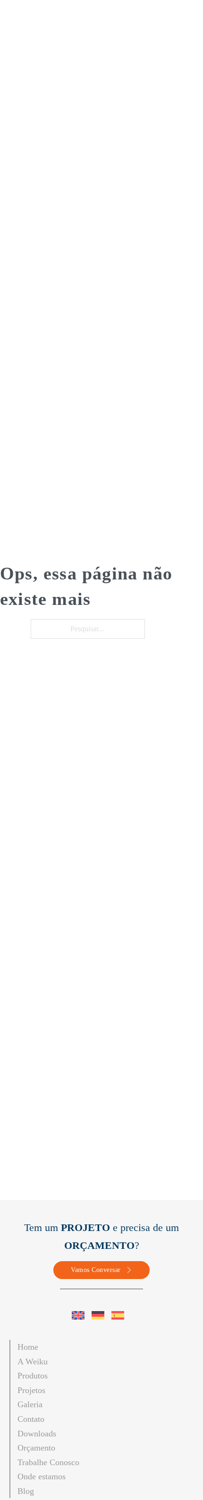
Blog (25, 1491)
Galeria (29, 1404)
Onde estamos (41, 1476)
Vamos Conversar (96, 1269)
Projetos (31, 1390)
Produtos (32, 1375)
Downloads (36, 1433)
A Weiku (32, 1361)
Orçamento (36, 1447)
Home (27, 1347)
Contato (30, 1419)
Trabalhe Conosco (48, 1462)
